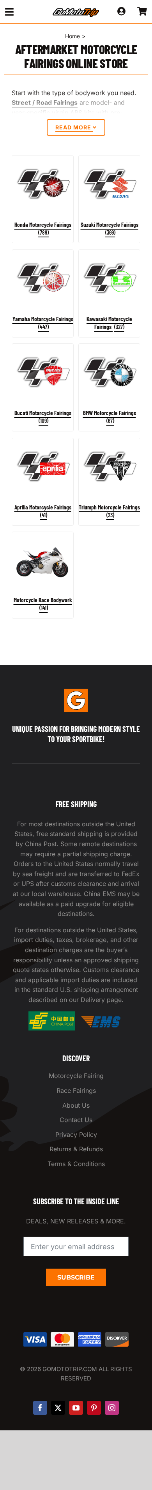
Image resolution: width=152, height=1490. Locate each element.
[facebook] (40, 1408)
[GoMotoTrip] (76, 10)
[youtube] (76, 1408)
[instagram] (112, 1408)
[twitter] (58, 1408)
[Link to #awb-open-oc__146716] (22, 12)
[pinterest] (94, 1408)
